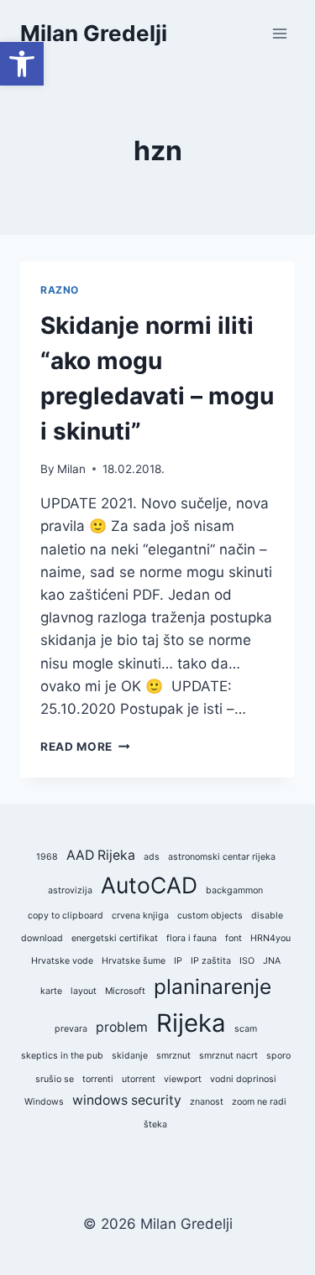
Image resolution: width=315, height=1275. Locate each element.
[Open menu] (279, 33)
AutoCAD (149, 885)
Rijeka (191, 1023)
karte (51, 991)
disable (267, 915)
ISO (247, 960)
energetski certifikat (114, 938)
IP (178, 960)
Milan (71, 469)
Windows (44, 1101)
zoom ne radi (259, 1101)
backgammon (234, 890)
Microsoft (125, 991)
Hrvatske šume (133, 960)
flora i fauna (191, 938)
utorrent (138, 1079)
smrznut (173, 1055)
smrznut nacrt (228, 1055)
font (233, 938)
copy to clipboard (65, 915)
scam (245, 1028)
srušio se (54, 1079)
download (42, 938)
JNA (272, 960)
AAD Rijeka (100, 855)
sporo (278, 1055)
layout (84, 991)
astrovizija (70, 890)
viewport (183, 1079)
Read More (85, 746)
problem (122, 1027)
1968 (47, 856)
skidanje (130, 1055)
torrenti (97, 1079)
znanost (206, 1101)
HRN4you (270, 938)
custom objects (210, 915)
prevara (71, 1028)
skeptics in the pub (62, 1055)
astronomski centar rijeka (222, 856)
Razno (59, 290)
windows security (126, 1100)
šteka (155, 1124)
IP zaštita (211, 960)
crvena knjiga (140, 915)
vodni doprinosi (243, 1079)
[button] (22, 64)
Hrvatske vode (62, 960)
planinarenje (212, 986)
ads (152, 856)
